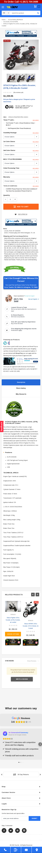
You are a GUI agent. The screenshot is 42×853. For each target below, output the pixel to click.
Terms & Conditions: (10, 186)
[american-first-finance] (8, 343)
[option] (21, 55)
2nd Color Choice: (21, 150)
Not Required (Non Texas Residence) (19, 128)
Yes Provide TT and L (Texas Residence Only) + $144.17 (20, 124)
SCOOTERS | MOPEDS (15, 19)
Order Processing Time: (21, 168)
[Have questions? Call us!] (5, 850)
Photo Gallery (21, 388)
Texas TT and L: (21, 120)
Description (21, 382)
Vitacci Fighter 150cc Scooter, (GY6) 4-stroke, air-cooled (13, 620)
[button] (21, 33)
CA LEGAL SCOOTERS (10, 21)
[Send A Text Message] (16, 850)
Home (3, 19)
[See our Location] (37, 850)
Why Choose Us (21, 394)
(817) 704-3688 (18, 300)
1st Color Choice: (21, 142)
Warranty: (21, 177)
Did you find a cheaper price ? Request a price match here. (19, 100)
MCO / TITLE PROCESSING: (21, 159)
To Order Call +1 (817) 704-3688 (21, 1)
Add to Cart (22, 207)
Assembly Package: (21, 133)
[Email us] (26, 850)
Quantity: (6, 195)
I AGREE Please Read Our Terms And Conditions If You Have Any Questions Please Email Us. (21, 190)
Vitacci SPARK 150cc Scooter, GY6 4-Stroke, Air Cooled (31, 626)
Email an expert (29, 296)
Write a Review (22, 679)
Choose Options (13, 634)
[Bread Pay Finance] (5, 343)
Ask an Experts (32, 299)
